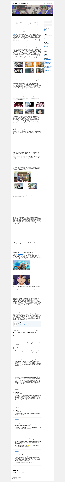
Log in (45, 30)
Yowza (45, 61)
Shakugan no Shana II (16, 91)
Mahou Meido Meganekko (20, 3)
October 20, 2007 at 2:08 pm (18, 411)
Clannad (14, 34)
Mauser (45, 65)
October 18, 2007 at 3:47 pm (18, 348)
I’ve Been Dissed (38, 330)
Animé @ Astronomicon (46, 38)
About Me (16, 15)
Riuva (45, 45)
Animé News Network (46, 43)
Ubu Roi (16, 370)
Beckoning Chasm (46, 44)
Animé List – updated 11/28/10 (22, 15)
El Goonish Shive (46, 55)
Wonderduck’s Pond (46, 46)
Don (44, 70)
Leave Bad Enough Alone (16, 330)
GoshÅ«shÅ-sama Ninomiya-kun (17, 164)
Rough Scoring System (30, 15)
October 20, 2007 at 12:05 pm (18, 393)
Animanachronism (46, 37)
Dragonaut (14, 217)
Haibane (45, 40)
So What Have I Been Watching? (47, 62)
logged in (17, 472)
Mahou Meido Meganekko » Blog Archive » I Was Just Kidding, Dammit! (23, 466)
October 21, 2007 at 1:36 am (18, 452)
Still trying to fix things (48, 70)
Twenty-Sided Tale (46, 49)
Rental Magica (15, 46)
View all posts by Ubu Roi (22, 324)
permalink (14, 328)
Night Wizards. (20, 254)
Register (45, 29)
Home (13, 15)
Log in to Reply (17, 344)
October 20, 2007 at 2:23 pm (18, 420)
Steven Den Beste (17, 334)
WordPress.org (45, 32)
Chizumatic (45, 39)
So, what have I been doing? (47, 63)
